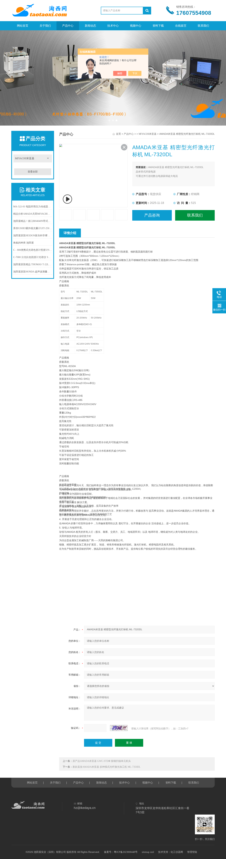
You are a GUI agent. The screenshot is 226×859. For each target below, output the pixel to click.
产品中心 (67, 25)
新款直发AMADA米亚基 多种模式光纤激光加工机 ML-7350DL (107, 767)
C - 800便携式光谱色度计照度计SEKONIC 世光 (32, 250)
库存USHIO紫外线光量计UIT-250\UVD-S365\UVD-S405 (32, 228)
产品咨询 (152, 215)
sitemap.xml (148, 852)
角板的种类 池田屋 (23, 242)
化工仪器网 (177, 852)
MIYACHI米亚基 (24, 158)
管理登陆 (192, 852)
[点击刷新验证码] (119, 728)
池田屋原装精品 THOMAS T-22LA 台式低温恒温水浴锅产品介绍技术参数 (32, 264)
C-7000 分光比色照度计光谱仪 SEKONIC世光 (32, 257)
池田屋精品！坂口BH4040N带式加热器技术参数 (32, 221)
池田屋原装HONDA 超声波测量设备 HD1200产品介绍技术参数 (32, 271)
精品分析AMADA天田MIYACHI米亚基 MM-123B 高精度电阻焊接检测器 (32, 214)
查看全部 (33, 171)
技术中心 (113, 25)
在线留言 (180, 25)
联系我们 (203, 25)
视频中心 (135, 25)
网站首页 (22, 25)
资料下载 (158, 25)
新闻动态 (90, 25)
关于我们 (45, 25)
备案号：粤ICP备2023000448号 (121, 852)
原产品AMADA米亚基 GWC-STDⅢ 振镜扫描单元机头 (102, 761)
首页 (118, 134)
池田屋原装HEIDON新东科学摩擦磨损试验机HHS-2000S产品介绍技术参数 (32, 235)
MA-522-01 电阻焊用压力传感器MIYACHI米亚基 (32, 206)
